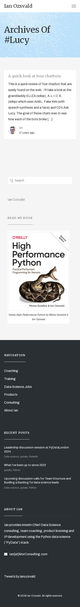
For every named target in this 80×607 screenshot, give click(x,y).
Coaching (11, 371)
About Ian (11, 410)
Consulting (11, 402)
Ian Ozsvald (16, 199)
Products (10, 394)
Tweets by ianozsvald (19, 576)
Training (10, 379)
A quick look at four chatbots (34, 76)
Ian (21, 127)
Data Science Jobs (18, 387)
